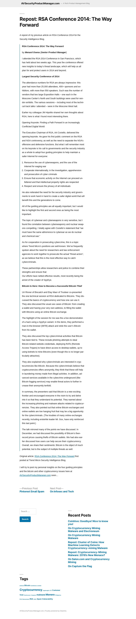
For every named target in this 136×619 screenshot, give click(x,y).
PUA (21, 599)
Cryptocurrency (31, 589)
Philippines (58, 595)
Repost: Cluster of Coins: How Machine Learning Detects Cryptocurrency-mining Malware (88, 545)
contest (39, 585)
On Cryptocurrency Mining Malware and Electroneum (84, 530)
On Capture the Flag (80, 566)
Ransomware (25, 599)
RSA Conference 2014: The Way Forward (54, 456)
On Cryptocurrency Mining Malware (84, 537)
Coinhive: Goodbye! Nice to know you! (88, 523)
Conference (34, 585)
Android (22, 585)
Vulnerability (47, 599)
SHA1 (35, 599)
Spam (39, 599)
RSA (31, 599)
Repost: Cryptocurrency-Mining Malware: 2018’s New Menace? (87, 554)
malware (41, 594)
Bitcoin (27, 585)
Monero (50, 594)
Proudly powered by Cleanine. (56, 611)
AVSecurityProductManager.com (40, 3)
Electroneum (27, 595)
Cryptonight (46, 590)
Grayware (33, 595)
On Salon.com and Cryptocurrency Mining (89, 561)
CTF (51, 590)
